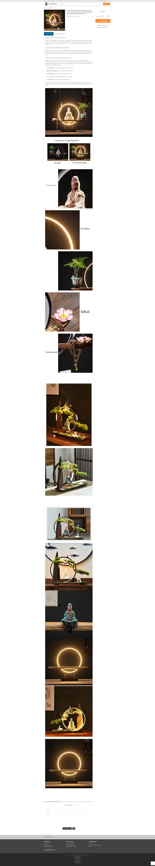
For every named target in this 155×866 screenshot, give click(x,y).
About (65, 0)
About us (46, 843)
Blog (77, 0)
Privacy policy (47, 845)
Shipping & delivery (70, 845)
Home (45, 0)
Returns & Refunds (59, 0)
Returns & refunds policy (71, 846)
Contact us (91, 843)
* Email (48, 812)
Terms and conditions (48, 846)
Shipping (53, 0)
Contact (73, 0)
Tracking (69, 0)
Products (48, 0)
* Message (49, 815)
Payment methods (70, 843)
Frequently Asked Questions (94, 845)
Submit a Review (67, 828)
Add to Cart (103, 21)
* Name (48, 809)
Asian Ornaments (50, 7)
